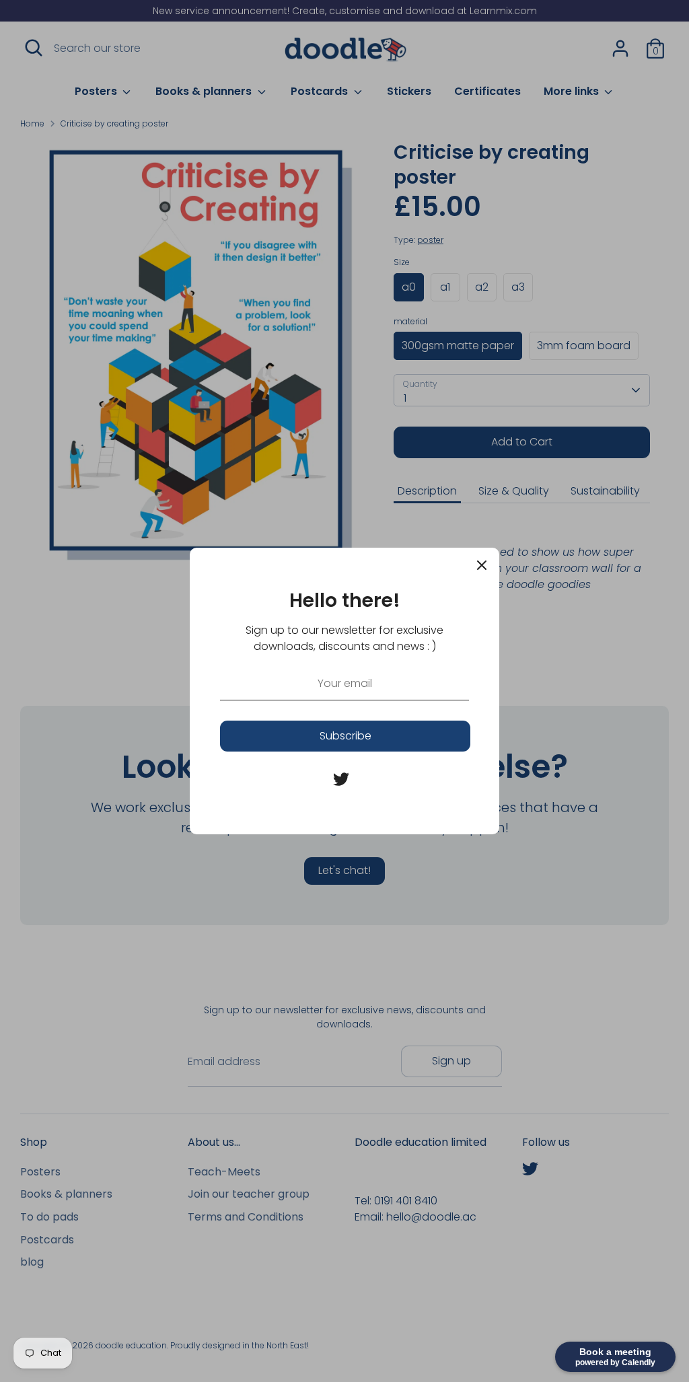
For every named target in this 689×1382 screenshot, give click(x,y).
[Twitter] (341, 779)
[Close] (482, 565)
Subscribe (345, 735)
